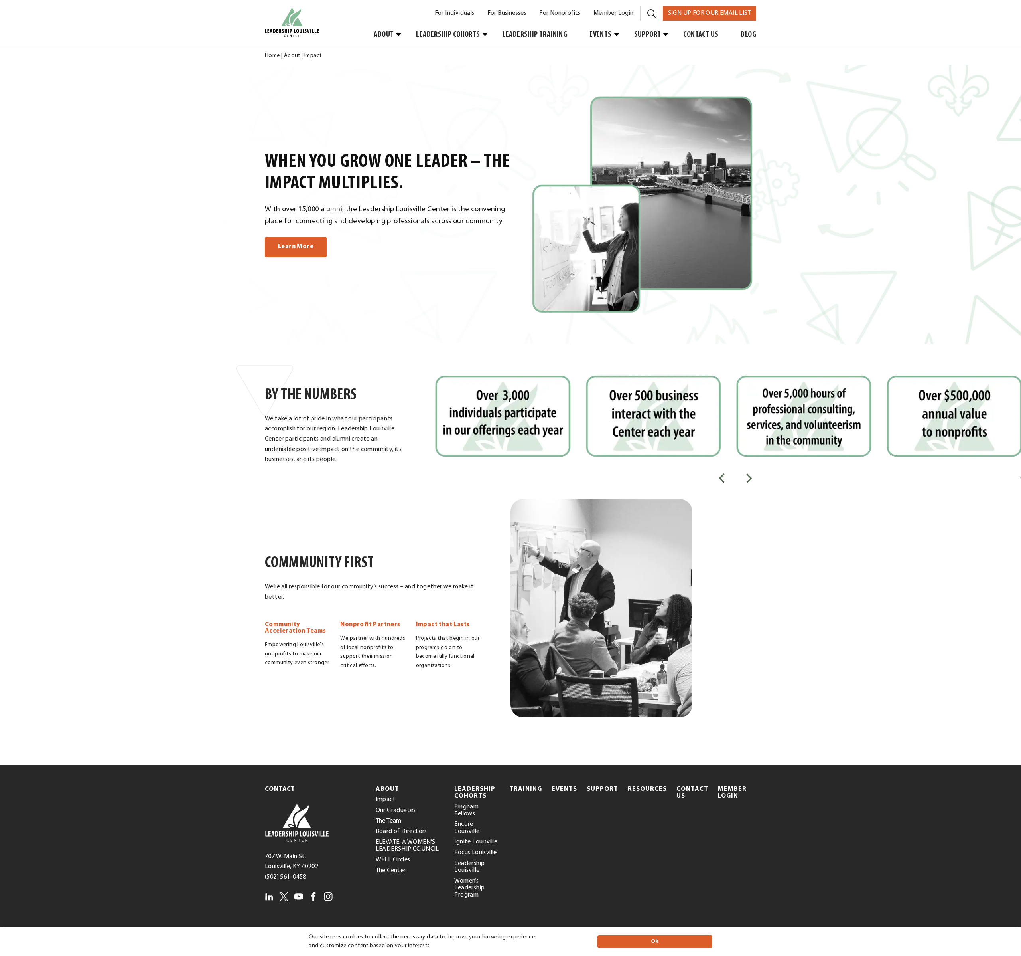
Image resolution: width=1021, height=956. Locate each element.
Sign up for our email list (712, 13)
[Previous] (723, 478)
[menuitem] (455, 13)
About (292, 56)
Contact (280, 789)
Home (272, 56)
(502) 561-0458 (285, 877)
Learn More (295, 246)
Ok (655, 941)
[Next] (748, 478)
